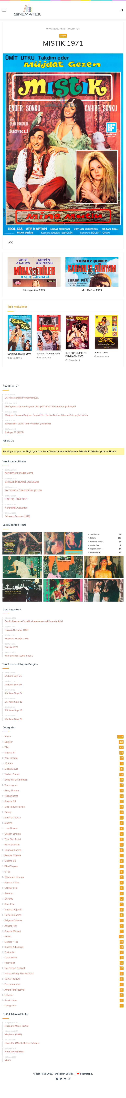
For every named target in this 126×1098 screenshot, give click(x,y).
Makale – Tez (11, 941)
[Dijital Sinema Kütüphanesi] (25, 10)
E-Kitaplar (9, 952)
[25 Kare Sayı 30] (63, 543)
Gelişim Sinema (12, 833)
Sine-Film (9, 904)
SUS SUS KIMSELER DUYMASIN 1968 (75, 355)
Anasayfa (53, 28)
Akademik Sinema (14, 877)
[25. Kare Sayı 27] (22, 567)
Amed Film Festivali (14, 989)
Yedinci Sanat (11, 774)
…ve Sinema (11, 828)
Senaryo (8, 893)
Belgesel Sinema (13, 920)
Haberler (8, 995)
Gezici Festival (12, 978)
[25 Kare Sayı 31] (22, 543)
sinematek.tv (86, 1073)
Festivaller (9, 962)
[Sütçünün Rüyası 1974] (20, 333)
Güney (7, 812)
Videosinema (11, 795)
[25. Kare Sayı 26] (22, 590)
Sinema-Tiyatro (12, 817)
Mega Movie (11, 768)
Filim (6, 747)
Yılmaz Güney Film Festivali (18, 973)
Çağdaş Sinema (12, 850)
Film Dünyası (11, 866)
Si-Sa (7, 871)
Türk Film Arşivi (12, 839)
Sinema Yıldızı (11, 882)
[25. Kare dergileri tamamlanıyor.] (104, 543)
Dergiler (8, 741)
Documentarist (12, 984)
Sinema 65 (10, 801)
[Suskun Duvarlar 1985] (49, 332)
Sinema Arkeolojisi (13, 947)
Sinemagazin (11, 785)
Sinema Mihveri (12, 931)
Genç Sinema (11, 790)
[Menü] (4, 11)
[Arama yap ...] (122, 11)
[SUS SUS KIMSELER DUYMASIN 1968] (77, 332)
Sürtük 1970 (100, 352)
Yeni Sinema (11, 758)
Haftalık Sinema (12, 914)
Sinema (8, 822)
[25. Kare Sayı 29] (63, 567)
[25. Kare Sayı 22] (104, 590)
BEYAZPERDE (12, 844)
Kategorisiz (10, 1005)
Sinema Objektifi (13, 909)
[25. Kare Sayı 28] (104, 567)
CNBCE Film (10, 887)
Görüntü (8, 898)
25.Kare (8, 763)
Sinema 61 (10, 752)
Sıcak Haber (10, 1000)
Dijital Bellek (10, 957)
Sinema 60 (10, 860)
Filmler (7, 936)
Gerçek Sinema (12, 855)
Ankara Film (10, 925)
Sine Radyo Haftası (14, 806)
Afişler (63, 28)
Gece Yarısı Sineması (15, 779)
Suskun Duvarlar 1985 (48, 353)
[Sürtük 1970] (106, 332)
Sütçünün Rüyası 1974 (19, 353)
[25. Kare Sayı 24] (63, 590)
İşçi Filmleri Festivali (14, 968)
